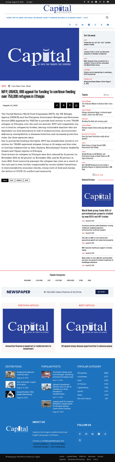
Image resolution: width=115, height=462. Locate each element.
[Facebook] (84, 2)
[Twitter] (103, 2)
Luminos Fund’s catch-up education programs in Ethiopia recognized (96, 53)
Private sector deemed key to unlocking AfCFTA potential (97, 73)
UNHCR (19, 180)
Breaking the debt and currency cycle (94, 121)
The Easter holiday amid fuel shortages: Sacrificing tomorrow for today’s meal (63, 374)
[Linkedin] (92, 2)
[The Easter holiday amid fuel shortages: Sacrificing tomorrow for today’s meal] (46, 374)
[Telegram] (96, 2)
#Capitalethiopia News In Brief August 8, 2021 (97, 83)
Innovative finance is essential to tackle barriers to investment (28, 347)
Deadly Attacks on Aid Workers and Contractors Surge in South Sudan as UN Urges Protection (95, 156)
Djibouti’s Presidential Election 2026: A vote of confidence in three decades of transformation (62, 389)
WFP (26, 180)
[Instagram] (88, 2)
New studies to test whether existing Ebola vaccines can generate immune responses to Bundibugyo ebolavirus (97, 260)
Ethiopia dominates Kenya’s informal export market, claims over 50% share (97, 113)
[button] (107, 17)
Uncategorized (88, 79)
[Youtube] (107, 2)
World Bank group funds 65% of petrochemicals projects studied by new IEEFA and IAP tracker (97, 213)
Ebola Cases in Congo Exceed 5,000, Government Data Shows (94, 146)
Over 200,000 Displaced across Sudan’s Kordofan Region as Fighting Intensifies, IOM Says (97, 167)
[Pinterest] (70, 105)
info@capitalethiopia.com (53, 441)
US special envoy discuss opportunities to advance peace (86, 346)
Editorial (85, 119)
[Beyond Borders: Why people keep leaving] (10, 394)
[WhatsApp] (76, 105)
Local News (87, 69)
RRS (11, 180)
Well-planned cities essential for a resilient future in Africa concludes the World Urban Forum (96, 63)
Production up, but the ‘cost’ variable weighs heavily (97, 43)
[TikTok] (100, 2)
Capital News (86, 101)
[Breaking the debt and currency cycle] (10, 374)
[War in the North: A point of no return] (10, 384)
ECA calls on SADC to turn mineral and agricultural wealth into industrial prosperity (97, 239)
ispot (3, 86)
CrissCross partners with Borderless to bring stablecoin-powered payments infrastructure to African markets (97, 228)
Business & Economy (89, 134)
